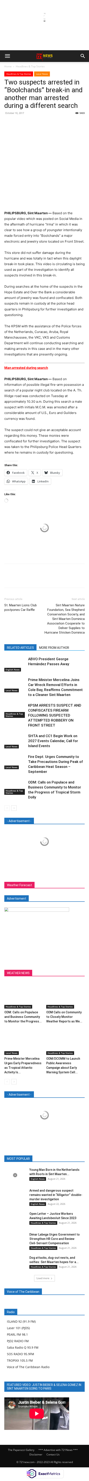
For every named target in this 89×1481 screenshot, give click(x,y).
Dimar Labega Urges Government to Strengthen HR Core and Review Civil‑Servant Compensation (54, 1239)
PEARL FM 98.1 (17, 1334)
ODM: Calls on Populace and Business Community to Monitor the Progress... (23, 1017)
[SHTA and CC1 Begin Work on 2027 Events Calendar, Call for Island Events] (15, 740)
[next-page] (14, 808)
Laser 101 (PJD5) (18, 1328)
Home (8, 66)
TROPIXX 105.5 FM (20, 1360)
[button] (7, 56)
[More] (48, 122)
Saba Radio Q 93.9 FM (22, 1347)
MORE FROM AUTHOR (54, 647)
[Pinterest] (28, 122)
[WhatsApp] (38, 122)
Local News (42, 73)
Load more (43, 1278)
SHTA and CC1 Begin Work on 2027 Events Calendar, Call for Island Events (53, 741)
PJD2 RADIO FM (18, 1341)
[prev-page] (7, 808)
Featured (33, 1158)
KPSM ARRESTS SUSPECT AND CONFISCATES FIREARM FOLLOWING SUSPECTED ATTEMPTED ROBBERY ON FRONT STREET (54, 715)
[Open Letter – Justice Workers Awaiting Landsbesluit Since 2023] (15, 1219)
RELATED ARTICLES (20, 647)
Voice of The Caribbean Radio (28, 1367)
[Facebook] (8, 122)
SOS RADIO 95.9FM (20, 1354)
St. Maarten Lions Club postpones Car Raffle (20, 607)
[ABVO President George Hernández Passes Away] (15, 664)
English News (13, 669)
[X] (18, 122)
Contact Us (53, 1454)
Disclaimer (35, 1454)
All (19, 1158)
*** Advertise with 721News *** (58, 1450)
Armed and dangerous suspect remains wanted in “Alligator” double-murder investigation (55, 1195)
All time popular (55, 1158)
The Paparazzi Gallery (21, 1450)
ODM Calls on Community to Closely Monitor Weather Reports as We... (64, 1017)
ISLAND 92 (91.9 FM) (21, 1321)
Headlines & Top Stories (30, 66)
